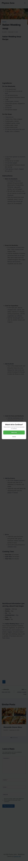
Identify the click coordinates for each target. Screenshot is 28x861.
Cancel (14, 436)
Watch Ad (14, 432)
